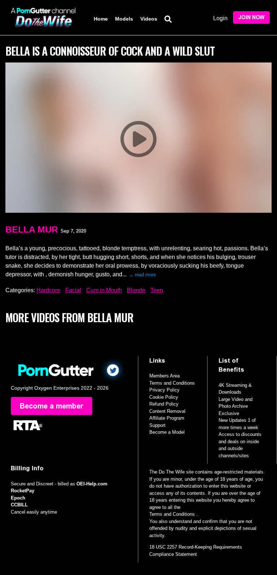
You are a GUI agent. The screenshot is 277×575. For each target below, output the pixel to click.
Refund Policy (164, 404)
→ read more (142, 274)
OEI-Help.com (91, 484)
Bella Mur (31, 229)
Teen (156, 290)
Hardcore (48, 290)
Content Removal (167, 411)
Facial (73, 290)
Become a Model (167, 432)
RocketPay (22, 490)
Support (157, 425)
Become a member (51, 406)
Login (220, 18)
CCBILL (19, 504)
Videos (148, 19)
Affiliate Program (166, 418)
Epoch (18, 498)
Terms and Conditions (172, 383)
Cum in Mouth (104, 290)
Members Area (164, 376)
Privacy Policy (164, 390)
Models (124, 19)
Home (101, 19)
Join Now (251, 17)
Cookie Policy (163, 397)
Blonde (136, 290)
